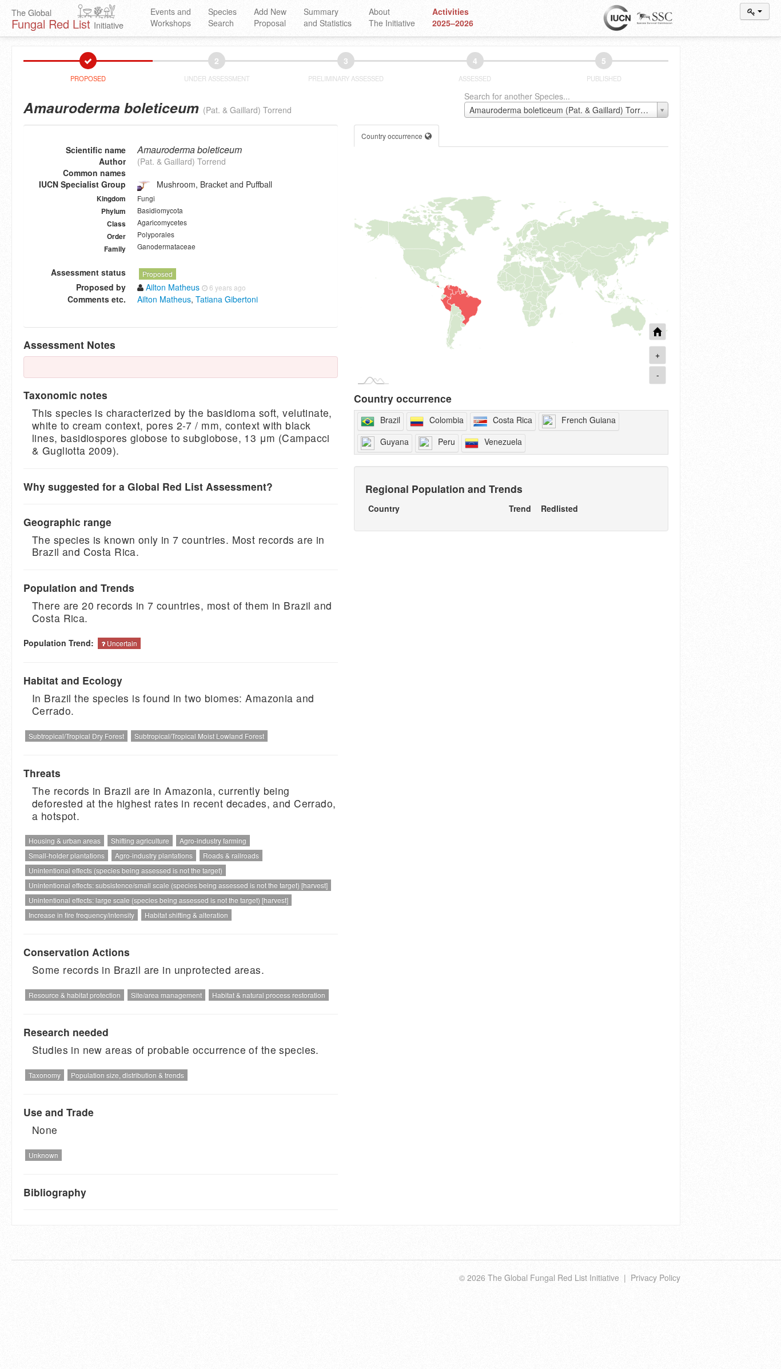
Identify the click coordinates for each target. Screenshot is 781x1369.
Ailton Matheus (164, 299)
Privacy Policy (655, 1277)
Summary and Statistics (328, 17)
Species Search (222, 17)
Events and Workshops (170, 17)
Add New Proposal (270, 17)
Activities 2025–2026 (452, 17)
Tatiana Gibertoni (227, 299)
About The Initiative (392, 17)
